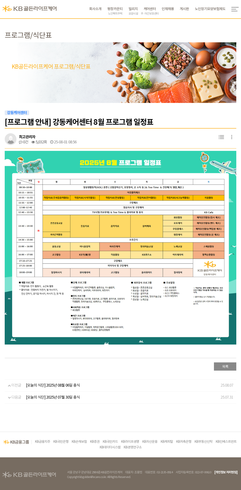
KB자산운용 (149, 442)
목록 (225, 366)
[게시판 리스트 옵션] (232, 137)
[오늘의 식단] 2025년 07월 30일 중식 (53, 397)
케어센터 (150, 11)
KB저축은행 (183, 442)
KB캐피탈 (167, 442)
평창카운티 (115, 11)
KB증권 (95, 442)
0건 (25, 142)
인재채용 (168, 9)
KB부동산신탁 (203, 442)
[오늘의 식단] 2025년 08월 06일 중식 (53, 385)
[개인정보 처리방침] (225, 472)
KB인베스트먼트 (226, 442)
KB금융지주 (42, 442)
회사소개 (95, 9)
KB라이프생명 (130, 442)
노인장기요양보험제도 (210, 9)
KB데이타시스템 (110, 447)
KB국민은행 (60, 442)
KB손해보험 (79, 442)
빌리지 (133, 11)
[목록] (221, 137)
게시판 (184, 9)
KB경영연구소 (133, 447)
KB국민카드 (110, 442)
